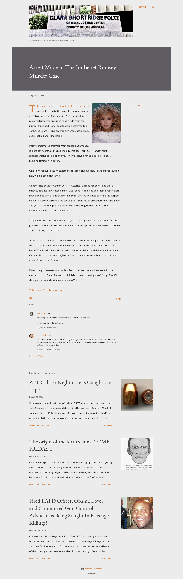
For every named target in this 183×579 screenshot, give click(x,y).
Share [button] (138, 105)
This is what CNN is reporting (45, 290)
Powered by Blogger (93, 569)
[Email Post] (30, 299)
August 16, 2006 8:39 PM (48, 327)
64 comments (43, 425)
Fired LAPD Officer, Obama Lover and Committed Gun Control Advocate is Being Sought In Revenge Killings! (69, 511)
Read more (107, 425)
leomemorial (42, 313)
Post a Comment (36, 355)
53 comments (43, 558)
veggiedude (42, 335)
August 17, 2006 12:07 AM (48, 349)
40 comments (43, 484)
